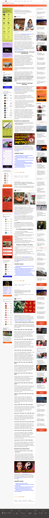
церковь (19, 284)
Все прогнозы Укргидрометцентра (7, 87)
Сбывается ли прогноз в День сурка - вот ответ (23, 489)
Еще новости (42, 247)
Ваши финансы (36, 513)
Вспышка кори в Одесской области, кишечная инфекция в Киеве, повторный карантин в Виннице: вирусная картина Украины (23, 163)
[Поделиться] (32, 16)
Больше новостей (41, 88)
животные (20, 501)
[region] (7, 86)
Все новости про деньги (7, 136)
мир (26, 501)
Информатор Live (20, 149)
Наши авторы (17, 513)
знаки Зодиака (24, 500)
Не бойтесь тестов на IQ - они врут (21, 483)
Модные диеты (26, 5)
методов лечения (17, 88)
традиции (15, 285)
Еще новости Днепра (41, 430)
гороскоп (19, 500)
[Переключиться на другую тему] (44, 1)
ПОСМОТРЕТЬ (42, 100)
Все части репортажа (7, 210)
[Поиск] (46, 1)
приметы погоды (24, 284)
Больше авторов (41, 122)
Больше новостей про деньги (41, 323)
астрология (16, 501)
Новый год (29, 500)
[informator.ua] (6, 1)
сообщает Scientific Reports (19, 49)
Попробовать (7, 342)
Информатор (16, 213)
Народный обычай (21, 285)
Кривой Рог (42, 513)
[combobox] (5, 84)
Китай (24, 501)
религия (29, 284)
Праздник (15, 284)
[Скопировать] (34, 16)
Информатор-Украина (30, 513)
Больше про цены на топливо (7, 166)
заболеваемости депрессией (26, 34)
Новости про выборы (7, 276)
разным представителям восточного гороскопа (22, 319)
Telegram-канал (25, 146)
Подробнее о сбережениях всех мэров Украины (7, 186)
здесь (18, 150)
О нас (13, 513)
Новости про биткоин (7, 295)
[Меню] (11, 1)
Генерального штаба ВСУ (8, 40)
